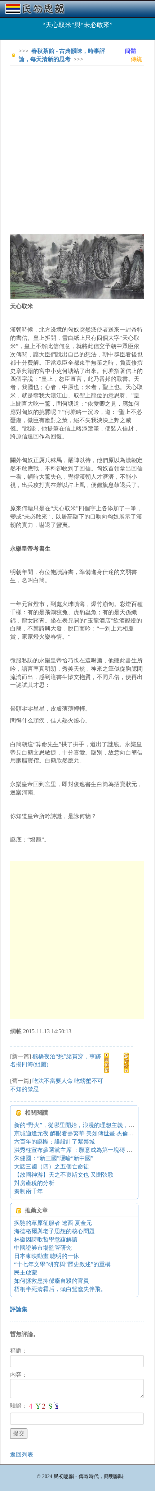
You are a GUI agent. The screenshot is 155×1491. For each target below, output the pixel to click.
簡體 (130, 51)
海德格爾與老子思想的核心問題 (54, 1231)
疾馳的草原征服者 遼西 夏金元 (53, 1223)
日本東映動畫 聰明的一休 (46, 1256)
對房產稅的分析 (34, 1183)
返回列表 (21, 1454)
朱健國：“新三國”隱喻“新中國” (53, 1158)
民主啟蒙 (25, 1272)
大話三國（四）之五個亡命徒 (51, 1166)
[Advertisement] (77, 148)
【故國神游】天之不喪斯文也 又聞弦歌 (64, 1175)
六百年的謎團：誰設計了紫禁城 (54, 1142)
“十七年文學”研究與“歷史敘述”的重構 (62, 1264)
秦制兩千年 (28, 1191)
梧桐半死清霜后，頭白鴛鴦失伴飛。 (60, 1289)
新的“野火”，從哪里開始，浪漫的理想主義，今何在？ (83, 1125)
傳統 (136, 59)
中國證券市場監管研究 (43, 1248)
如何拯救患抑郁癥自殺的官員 (51, 1281)
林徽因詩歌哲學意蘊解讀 (46, 1239)
